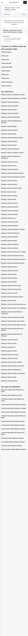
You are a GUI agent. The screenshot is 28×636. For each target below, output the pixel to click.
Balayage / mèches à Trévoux (9, 358)
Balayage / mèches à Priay (8, 300)
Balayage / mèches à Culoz (9, 165)
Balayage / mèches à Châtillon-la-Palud (12, 152)
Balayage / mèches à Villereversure (11, 369)
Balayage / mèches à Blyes (8, 134)
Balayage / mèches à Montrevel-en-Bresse (13, 259)
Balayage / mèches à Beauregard (10, 117)
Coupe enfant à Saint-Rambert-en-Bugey (13, 421)
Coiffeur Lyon (5, 59)
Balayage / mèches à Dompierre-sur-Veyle (13, 177)
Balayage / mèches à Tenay (9, 343)
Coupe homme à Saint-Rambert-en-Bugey (13, 428)
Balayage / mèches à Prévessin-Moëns (12, 296)
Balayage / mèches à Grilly (8, 199)
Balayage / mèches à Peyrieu (9, 278)
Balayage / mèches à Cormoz (9, 162)
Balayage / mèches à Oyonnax (9, 270)
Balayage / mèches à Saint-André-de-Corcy (13, 304)
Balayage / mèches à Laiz (8, 218)
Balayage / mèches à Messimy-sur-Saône (13, 229)
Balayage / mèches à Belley (9, 126)
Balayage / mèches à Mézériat (9, 236)
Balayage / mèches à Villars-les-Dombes (12, 366)
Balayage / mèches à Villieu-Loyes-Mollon (13, 373)
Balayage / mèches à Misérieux (10, 244)
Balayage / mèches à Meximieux (10, 233)
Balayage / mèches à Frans (8, 192)
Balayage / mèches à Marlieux (9, 225)
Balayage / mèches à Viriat (8, 377)
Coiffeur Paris (5, 78)
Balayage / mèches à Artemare (9, 113)
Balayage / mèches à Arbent (9, 109)
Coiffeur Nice (5, 74)
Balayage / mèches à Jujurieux (9, 207)
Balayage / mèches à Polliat (9, 281)
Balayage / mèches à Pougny (9, 293)
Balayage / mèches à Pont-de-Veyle (11, 289)
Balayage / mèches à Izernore (9, 203)
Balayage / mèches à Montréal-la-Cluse (12, 255)
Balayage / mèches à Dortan (9, 180)
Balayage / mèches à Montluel (9, 248)
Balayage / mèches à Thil (8, 347)
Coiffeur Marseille (6, 63)
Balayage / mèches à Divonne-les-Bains (12, 173)
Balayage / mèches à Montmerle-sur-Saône (13, 251)
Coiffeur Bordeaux (6, 52)
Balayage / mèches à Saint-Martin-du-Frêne (13, 324)
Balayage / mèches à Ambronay (10, 102)
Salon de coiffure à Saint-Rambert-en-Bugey (14, 449)
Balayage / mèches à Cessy (9, 145)
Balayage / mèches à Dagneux (9, 169)
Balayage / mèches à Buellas (9, 141)
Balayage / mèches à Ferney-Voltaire (11, 188)
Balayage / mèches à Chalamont (10, 149)
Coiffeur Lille (4, 55)
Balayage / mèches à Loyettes (9, 221)
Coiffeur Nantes (5, 70)
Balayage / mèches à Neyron (9, 266)
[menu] (2, 2)
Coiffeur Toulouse (6, 85)
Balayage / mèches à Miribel (9, 240)
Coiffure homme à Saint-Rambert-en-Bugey (13, 408)
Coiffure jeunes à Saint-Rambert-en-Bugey (13, 412)
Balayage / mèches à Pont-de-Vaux (11, 285)
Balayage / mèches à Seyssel (9, 339)
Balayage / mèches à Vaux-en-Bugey (11, 362)
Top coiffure (5, 36)
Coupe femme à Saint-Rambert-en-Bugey (13, 425)
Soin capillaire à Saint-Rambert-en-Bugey (13, 442)
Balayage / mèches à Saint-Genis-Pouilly (12, 317)
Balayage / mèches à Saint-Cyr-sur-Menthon (14, 308)
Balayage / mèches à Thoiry (9, 351)
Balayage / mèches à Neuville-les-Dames (12, 263)
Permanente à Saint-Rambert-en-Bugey (12, 438)
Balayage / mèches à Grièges (9, 195)
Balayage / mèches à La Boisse (10, 210)
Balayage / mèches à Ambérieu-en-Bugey (13, 94)
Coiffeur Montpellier (7, 67)
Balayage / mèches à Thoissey (9, 354)
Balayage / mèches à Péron (9, 274)
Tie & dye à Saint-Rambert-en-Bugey (11, 445)
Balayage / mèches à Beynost (9, 130)
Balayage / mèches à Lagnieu (9, 214)
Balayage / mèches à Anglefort (10, 105)
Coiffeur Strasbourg (7, 82)
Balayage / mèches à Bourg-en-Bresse (12, 137)
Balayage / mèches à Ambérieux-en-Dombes (14, 98)
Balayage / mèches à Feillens (9, 184)
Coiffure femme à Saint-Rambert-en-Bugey (13, 404)
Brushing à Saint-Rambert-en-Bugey (11, 395)
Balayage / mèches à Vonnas (9, 381)
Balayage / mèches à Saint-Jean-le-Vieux (12, 321)
